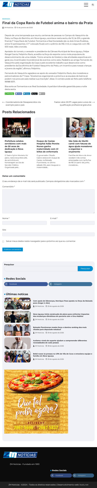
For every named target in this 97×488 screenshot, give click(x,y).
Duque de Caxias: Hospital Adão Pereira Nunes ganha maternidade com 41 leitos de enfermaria (48, 146)
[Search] (93, 5)
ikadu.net (83, 485)
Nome (5, 218)
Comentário (8, 186)
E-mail (53, 218)
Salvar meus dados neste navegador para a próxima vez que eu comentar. (41, 241)
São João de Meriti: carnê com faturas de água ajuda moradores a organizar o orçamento (80, 146)
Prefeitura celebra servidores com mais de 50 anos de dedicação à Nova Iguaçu (15, 146)
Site (4, 230)
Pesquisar (9, 264)
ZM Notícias (8, 27)
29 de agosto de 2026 (56, 306)
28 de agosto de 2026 (56, 346)
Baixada (6, 19)
